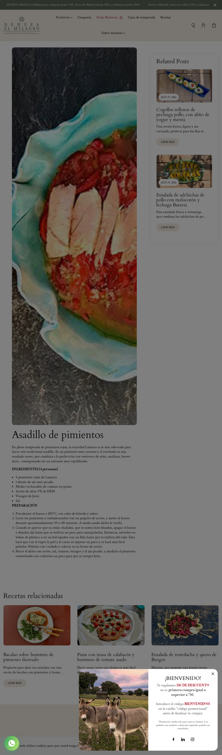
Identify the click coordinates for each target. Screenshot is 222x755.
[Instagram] (192, 739)
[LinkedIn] (183, 739)
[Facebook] (173, 739)
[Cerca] (213, 674)
